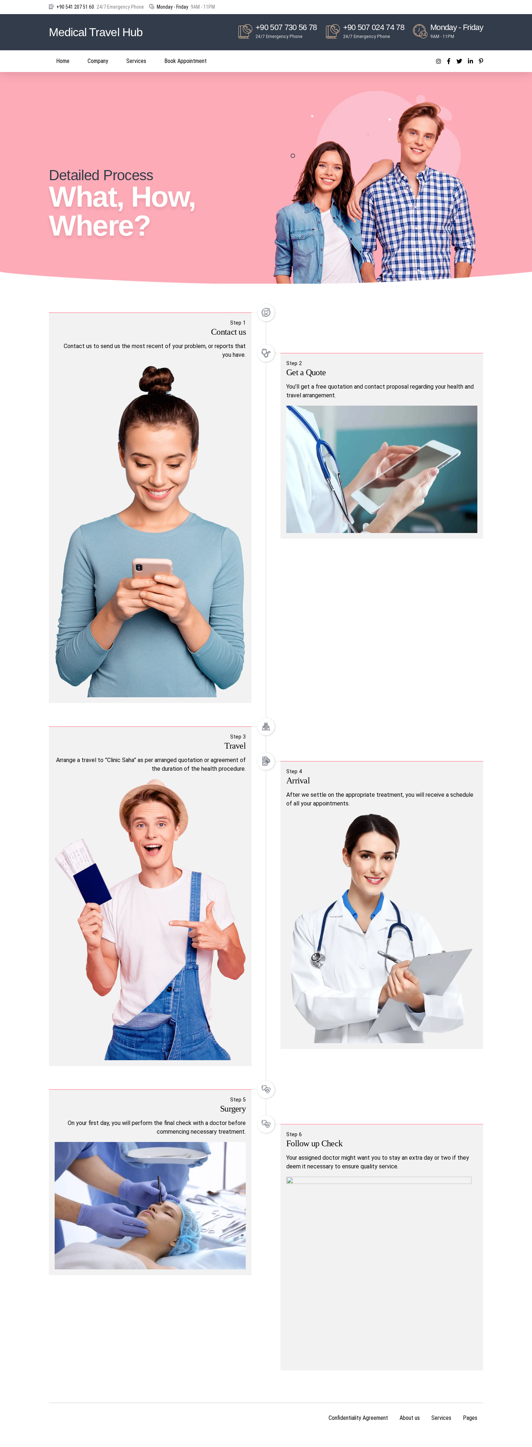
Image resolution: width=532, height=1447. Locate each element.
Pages (470, 1417)
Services (136, 61)
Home (62, 61)
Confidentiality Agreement (358, 1417)
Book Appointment (185, 61)
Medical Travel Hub (96, 32)
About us (410, 1417)
